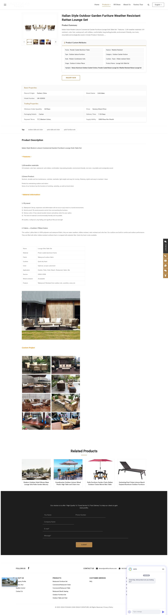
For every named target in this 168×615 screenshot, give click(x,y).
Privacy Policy (108, 607)
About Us (127, 5)
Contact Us (19, 591)
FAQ (90, 581)
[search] (148, 4)
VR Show (116, 5)
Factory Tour (138, 5)
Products (106, 5)
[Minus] (163, 569)
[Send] (163, 612)
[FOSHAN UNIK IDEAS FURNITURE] (19, 5)
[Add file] (129, 612)
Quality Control (20, 588)
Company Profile (21, 581)
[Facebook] (28, 568)
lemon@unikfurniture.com (108, 568)
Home (96, 5)
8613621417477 (127, 568)
